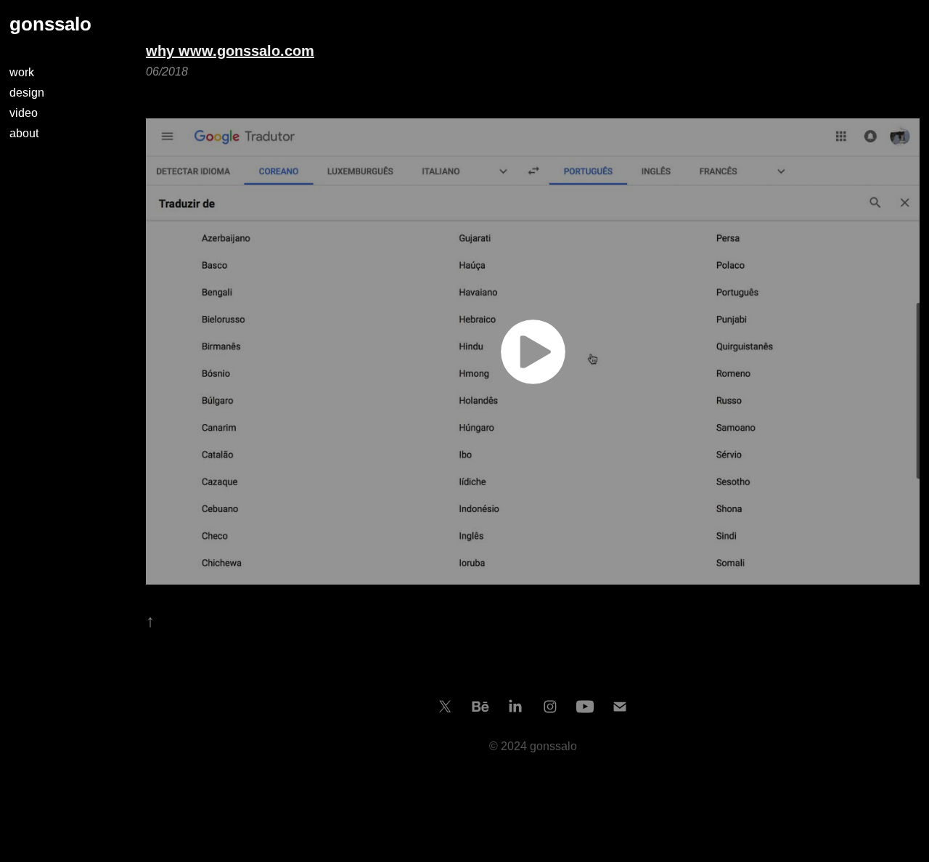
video (23, 113)
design (26, 92)
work (21, 72)
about (23, 133)
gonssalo (50, 24)
